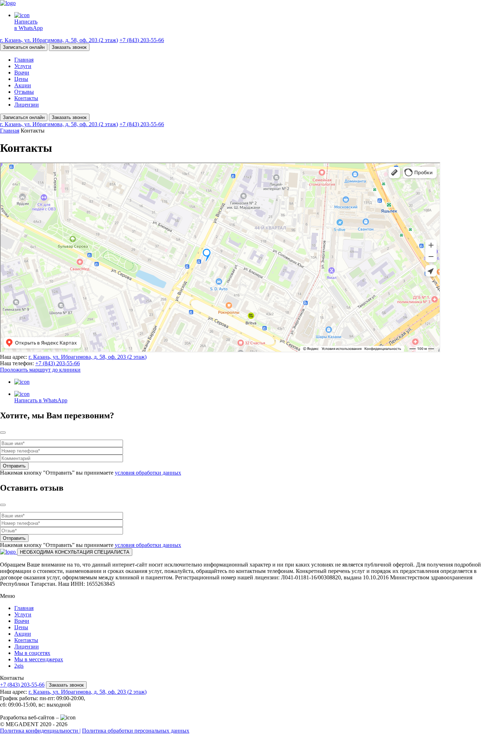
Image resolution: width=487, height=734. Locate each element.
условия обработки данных (148, 473)
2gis (19, 666)
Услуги (22, 66)
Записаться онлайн (24, 47)
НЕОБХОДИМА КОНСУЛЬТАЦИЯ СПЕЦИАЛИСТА (74, 552)
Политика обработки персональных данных (135, 731)
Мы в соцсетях (32, 653)
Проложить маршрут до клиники (40, 370)
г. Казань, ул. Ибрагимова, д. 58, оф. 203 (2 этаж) (59, 40)
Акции (22, 85)
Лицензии (26, 105)
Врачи (21, 72)
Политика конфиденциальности (40, 731)
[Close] (3, 432)
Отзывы (24, 92)
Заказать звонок (69, 47)
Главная (24, 60)
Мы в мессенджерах (38, 659)
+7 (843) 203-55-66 (141, 40)
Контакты (26, 98)
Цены (21, 79)
